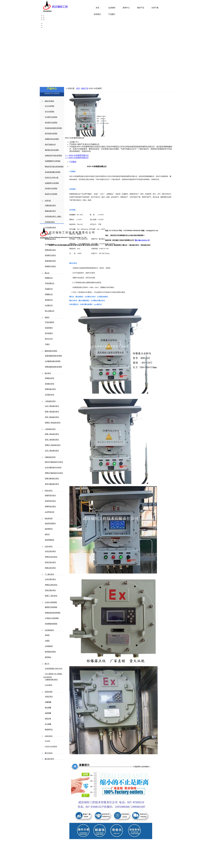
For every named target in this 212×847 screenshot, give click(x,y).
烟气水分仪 (49, 339)
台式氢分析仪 (49, 394)
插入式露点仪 (49, 311)
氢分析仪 (48, 373)
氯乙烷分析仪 (49, 759)
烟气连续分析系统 (51, 133)
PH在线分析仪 (50, 222)
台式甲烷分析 (49, 512)
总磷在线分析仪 (50, 205)
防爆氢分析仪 (49, 378)
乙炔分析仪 (48, 546)
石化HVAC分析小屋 (51, 177)
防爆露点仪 (49, 278)
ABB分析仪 (48, 736)
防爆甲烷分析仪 (50, 495)
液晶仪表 (48, 718)
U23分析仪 (48, 685)
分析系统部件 (49, 630)
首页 (97, 8)
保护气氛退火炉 (50, 144)
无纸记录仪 (49, 696)
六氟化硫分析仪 (50, 457)
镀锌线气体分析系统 (52, 150)
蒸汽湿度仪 (49, 333)
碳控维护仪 (49, 529)
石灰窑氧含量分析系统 (52, 172)
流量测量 (48, 702)
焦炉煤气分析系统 (51, 122)
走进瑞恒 (111, 8)
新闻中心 (126, 8)
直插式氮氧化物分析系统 (53, 356)
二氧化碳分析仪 (50, 429)
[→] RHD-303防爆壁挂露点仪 (77, 158)
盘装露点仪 (49, 300)
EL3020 (47, 741)
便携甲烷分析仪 (50, 506)
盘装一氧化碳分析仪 (52, 417)
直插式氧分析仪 (50, 261)
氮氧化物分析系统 (51, 351)
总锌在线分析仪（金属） (53, 216)
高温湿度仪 (49, 328)
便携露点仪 (49, 294)
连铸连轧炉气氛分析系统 (53, 155)
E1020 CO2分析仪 (51, 746)
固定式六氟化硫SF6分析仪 (54, 462)
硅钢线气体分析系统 (52, 139)
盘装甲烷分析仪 (50, 501)
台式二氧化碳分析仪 (52, 450)
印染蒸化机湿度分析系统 (53, 128)
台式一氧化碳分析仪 (52, 406)
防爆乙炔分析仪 (50, 568)
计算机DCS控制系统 (52, 618)
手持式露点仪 (49, 283)
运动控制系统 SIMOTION (53, 668)
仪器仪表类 (48, 692)
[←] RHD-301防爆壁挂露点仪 (77, 155)
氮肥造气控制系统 (51, 607)
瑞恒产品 (140, 8)
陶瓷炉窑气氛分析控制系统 (54, 166)
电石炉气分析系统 (51, 194)
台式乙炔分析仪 (50, 551)
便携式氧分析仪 (50, 250)
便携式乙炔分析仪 (51, 557)
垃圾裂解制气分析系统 (52, 161)
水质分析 (48, 200)
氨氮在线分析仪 (50, 211)
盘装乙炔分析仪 (50, 562)
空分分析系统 (49, 111)
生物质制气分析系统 (52, 183)
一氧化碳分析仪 (50, 401)
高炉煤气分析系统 (51, 188)
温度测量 (48, 713)
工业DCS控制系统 (51, 602)
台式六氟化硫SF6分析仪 (53, 467)
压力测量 (48, 724)
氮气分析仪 (48, 753)
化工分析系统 (49, 106)
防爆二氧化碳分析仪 (52, 434)
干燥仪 (47, 344)
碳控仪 (47, 534)
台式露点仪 (49, 305)
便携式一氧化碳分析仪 (52, 422)
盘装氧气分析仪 (50, 255)
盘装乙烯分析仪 (50, 590)
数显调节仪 (49, 729)
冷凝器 (47, 641)
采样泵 (47, 635)
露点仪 (47, 273)
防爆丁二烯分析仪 (51, 596)
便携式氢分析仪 (50, 389)
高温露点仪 (49, 289)
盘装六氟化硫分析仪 (52, 484)
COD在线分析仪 (50, 227)
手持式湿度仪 (49, 322)
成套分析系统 (49, 101)
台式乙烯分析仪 (50, 579)
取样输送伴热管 (50, 652)
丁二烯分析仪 (49, 574)
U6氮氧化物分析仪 (51, 679)
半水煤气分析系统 (51, 117)
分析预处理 (49, 646)
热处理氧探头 (49, 540)
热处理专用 (48, 518)
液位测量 (48, 707)
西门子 (47, 664)
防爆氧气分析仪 (50, 266)
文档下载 (154, 8)
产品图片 (111, 14)
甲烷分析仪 (48, 490)
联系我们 (97, 14)
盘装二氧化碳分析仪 (52, 439)
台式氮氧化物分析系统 (52, 361)
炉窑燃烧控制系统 (51, 624)
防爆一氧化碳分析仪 (52, 411)
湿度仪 (47, 317)
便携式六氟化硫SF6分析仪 (54, 473)
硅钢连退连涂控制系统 (52, 613)
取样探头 (48, 657)
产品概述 (72, 162)
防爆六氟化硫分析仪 (52, 478)
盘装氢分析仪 (49, 384)
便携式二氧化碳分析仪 (52, 445)
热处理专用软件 (50, 523)
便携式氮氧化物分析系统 (53, 367)
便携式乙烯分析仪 (51, 585)
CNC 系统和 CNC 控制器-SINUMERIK (52, 675)
